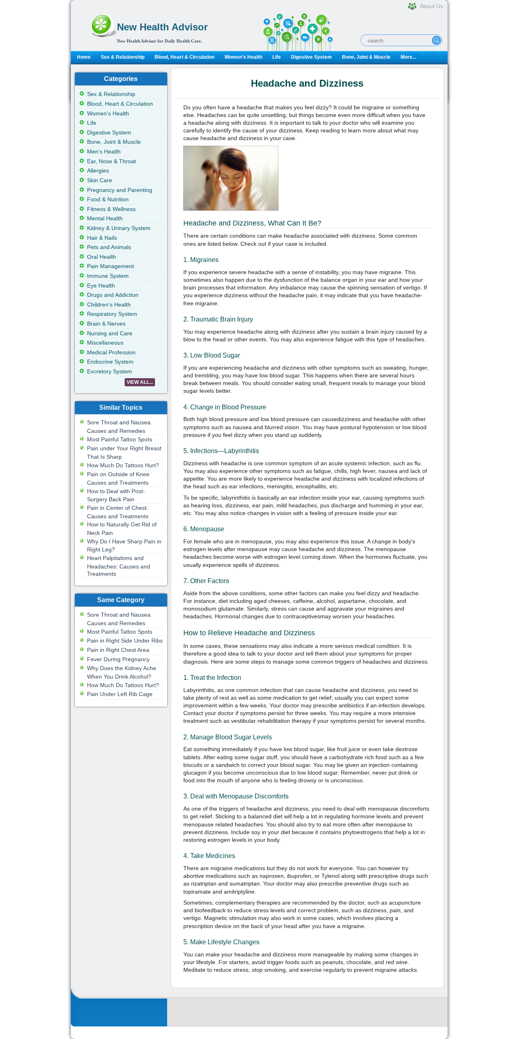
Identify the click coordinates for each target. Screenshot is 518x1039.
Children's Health (109, 304)
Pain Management (110, 266)
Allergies (98, 170)
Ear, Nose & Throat (111, 161)
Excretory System (109, 371)
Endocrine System (110, 361)
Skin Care (99, 180)
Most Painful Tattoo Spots (119, 439)
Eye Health (101, 285)
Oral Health (101, 256)
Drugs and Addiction (112, 295)
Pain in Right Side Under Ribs (125, 640)
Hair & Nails (102, 237)
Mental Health (105, 218)
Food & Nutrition (108, 199)
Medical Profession (111, 352)
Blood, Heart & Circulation (184, 57)
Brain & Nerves (106, 323)
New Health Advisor (162, 26)
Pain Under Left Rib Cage (120, 694)
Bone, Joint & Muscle (366, 57)
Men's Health (104, 151)
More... (408, 57)
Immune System (108, 276)
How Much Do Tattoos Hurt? (123, 465)
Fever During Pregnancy (118, 659)
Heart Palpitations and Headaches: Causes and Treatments (118, 566)
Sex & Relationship (122, 57)
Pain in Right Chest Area (118, 650)
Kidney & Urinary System (119, 228)
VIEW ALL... (140, 382)
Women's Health (243, 57)
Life (276, 57)
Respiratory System (112, 314)
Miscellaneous (105, 342)
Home (84, 57)
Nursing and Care (109, 333)
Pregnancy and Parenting (119, 190)
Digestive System (311, 57)
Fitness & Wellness (111, 209)
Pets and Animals (109, 247)
